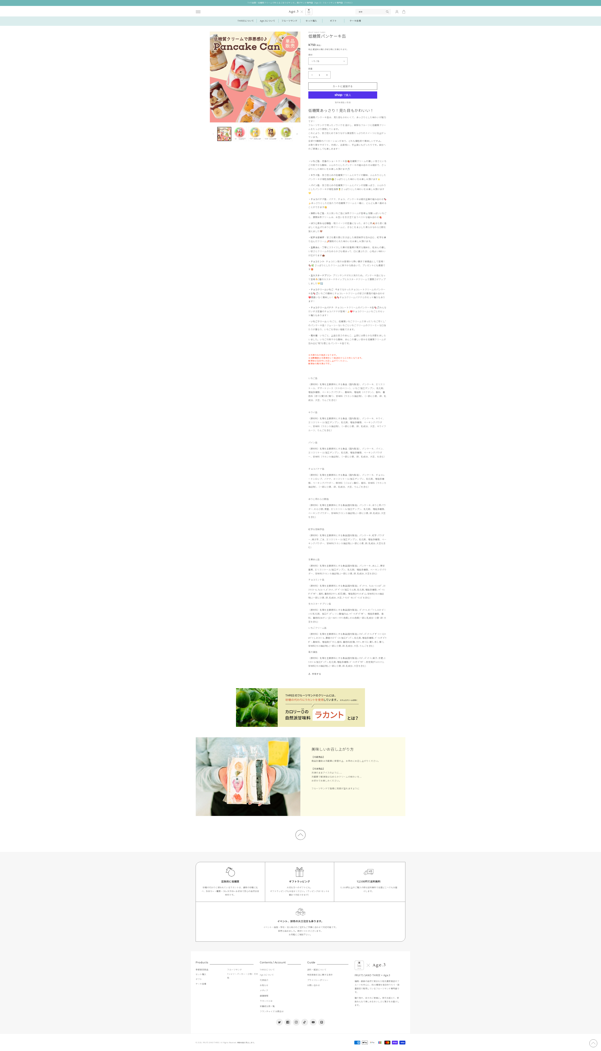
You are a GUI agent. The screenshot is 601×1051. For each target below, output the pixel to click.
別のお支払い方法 (343, 102)
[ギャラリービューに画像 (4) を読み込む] (270, 134)
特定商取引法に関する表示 (320, 974)
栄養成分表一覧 (267, 1006)
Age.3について (267, 20)
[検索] (387, 11)
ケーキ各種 (355, 20)
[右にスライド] (297, 134)
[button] (198, 11)
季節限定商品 (202, 969)
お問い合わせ (313, 985)
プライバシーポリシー (318, 980)
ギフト (333, 20)
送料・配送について (316, 969)
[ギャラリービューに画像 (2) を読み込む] (240, 134)
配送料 (316, 49)
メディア (264, 990)
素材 (310, 54)
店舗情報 (264, 995)
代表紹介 (264, 980)
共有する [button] (316, 673)
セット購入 (311, 20)
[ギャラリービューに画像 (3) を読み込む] (255, 134)
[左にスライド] (213, 134)
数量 (310, 68)
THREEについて (245, 20)
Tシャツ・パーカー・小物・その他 (242, 976)
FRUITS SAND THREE (211, 1042)
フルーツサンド (289, 20)
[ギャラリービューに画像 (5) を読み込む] (286, 134)
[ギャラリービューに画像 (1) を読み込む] (224, 134)
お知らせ (264, 985)
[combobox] (373, 12)
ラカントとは (266, 1001)
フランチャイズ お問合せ (272, 1011)
